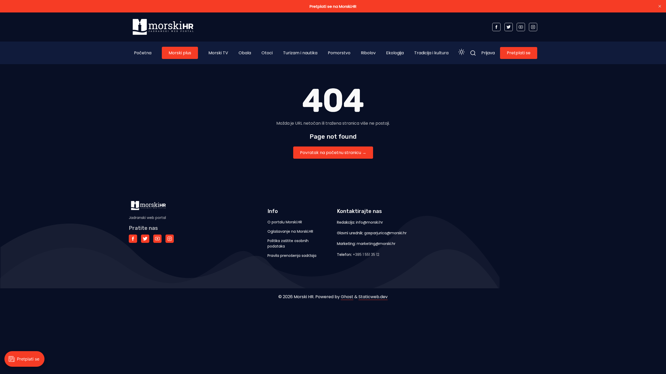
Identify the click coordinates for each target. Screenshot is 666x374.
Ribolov (368, 53)
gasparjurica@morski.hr (385, 233)
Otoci (267, 53)
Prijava (488, 53)
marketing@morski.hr (376, 243)
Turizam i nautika (300, 53)
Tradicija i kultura (431, 53)
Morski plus (180, 53)
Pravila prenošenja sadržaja (291, 255)
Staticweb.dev (373, 297)
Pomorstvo (339, 53)
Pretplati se (518, 53)
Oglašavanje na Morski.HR (290, 231)
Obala (245, 53)
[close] (660, 6)
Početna (142, 53)
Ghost (347, 297)
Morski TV (218, 53)
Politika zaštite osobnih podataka (288, 243)
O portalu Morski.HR (284, 222)
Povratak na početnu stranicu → (333, 153)
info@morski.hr (369, 222)
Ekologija (395, 53)
